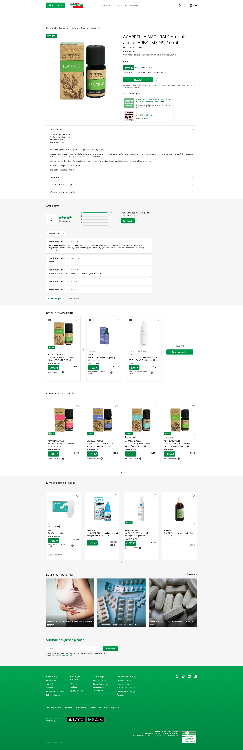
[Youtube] (189, 677)
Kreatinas (92, 708)
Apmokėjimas (51, 684)
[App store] (76, 720)
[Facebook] (177, 677)
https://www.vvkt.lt (174, 735)
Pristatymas (51, 680)
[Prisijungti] (184, 5)
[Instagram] (183, 677)
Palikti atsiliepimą (53, 695)
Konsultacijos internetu (55, 691)
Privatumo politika (124, 680)
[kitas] (194, 434)
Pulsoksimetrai (81, 708)
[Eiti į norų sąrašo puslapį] (179, 5)
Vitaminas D (69, 708)
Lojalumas (74, 687)
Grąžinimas (50, 687)
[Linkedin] (195, 677)
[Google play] (96, 720)
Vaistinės (73, 683)
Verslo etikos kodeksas (126, 687)
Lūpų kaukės (114, 708)
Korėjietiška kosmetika (54, 708)
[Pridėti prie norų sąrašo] (156, 79)
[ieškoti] (162, 5)
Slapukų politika (123, 684)
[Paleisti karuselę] (121, 472)
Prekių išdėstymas (100, 684)
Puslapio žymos (99, 680)
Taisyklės (120, 695)
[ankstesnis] (48, 434)
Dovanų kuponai (76, 691)
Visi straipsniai (192, 574)
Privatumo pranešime (65, 655)
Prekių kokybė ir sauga (126, 691)
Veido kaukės (103, 708)
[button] (51, 36)
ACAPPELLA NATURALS (132, 48)
